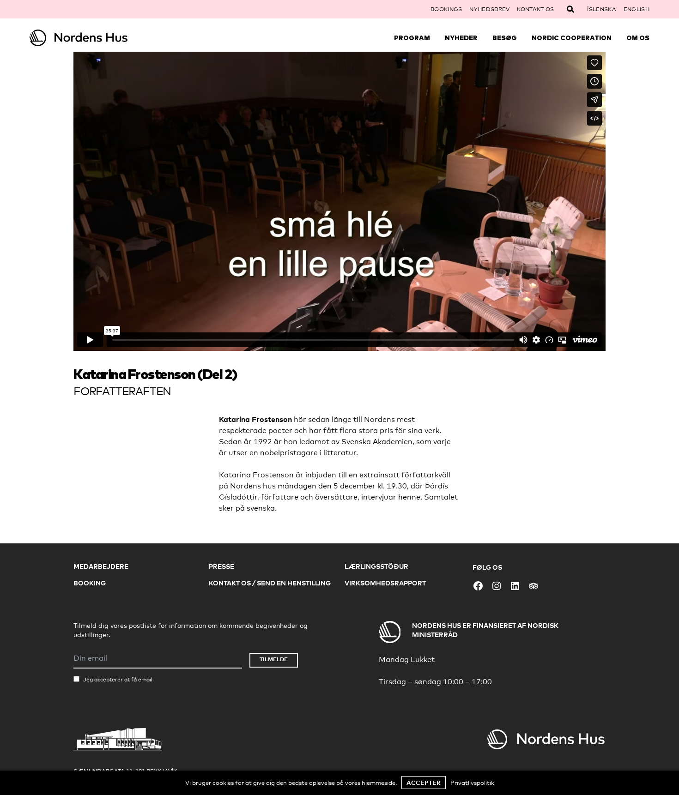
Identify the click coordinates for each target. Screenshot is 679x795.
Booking (89, 583)
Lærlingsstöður (376, 566)
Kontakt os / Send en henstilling (270, 583)
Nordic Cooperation (572, 38)
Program (412, 38)
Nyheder (461, 38)
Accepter (423, 782)
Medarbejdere (100, 566)
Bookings (446, 9)
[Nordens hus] (107, 38)
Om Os (637, 38)
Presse (221, 566)
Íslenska (601, 9)
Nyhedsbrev (489, 9)
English (636, 9)
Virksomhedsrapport (385, 583)
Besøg (504, 38)
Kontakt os (535, 9)
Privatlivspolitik (472, 782)
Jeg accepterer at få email (117, 679)
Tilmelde (274, 659)
